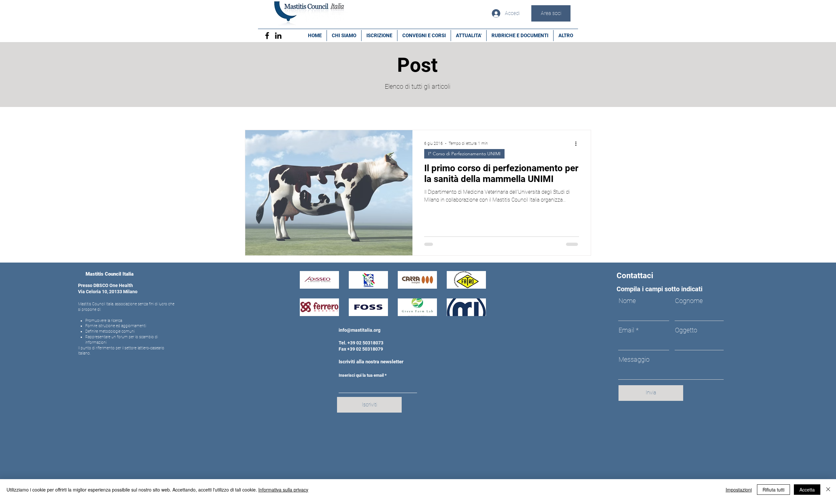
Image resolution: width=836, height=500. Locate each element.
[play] (472, 310)
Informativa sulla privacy (283, 489)
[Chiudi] (828, 489)
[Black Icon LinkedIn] (278, 35)
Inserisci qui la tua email (361, 375)
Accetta (807, 489)
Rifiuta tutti (773, 489)
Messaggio (634, 359)
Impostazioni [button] (739, 489)
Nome (627, 300)
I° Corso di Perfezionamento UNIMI (464, 154)
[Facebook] (267, 35)
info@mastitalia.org (359, 330)
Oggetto (686, 330)
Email (626, 330)
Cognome (689, 300)
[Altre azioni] (578, 143)
